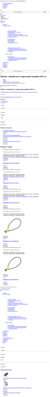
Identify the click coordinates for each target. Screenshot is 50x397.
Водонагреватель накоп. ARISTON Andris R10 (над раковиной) (17, 136)
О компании (6, 4)
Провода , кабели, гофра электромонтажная (18, 35)
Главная (5, 24)
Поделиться (3, 102)
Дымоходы (10, 51)
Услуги (4, 63)
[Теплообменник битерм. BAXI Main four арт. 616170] (26, 130)
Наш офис (5, 64)
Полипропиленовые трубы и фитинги (16, 49)
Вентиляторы (11, 40)
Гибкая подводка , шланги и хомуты (14, 97)
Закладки (5, 5)
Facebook (3, 289)
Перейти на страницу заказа (9, 155)
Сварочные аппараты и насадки (15, 34)
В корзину (3, 99)
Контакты (5, 67)
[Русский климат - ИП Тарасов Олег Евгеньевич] (4, 16)
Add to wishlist (5, 101)
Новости (5, 6)
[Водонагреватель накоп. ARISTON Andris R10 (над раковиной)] (26, 135)
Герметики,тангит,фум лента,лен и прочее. (17, 50)
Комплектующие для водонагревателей (17, 59)
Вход (4, 8)
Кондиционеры (11, 39)
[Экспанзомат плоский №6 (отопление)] (26, 140)
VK (8, 289)
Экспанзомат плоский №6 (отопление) (11, 141)
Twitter (6, 289)
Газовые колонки (12, 30)
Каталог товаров (6, 25)
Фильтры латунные (12, 36)
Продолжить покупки (20, 155)
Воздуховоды (11, 33)
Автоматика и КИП (12, 60)
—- (6, 37)
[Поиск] (45, 12)
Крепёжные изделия (12, 42)
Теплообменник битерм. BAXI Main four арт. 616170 (14, 131)
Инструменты (11, 41)
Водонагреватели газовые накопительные (17, 57)
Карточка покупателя (8, 3)
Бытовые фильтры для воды (14, 32)
